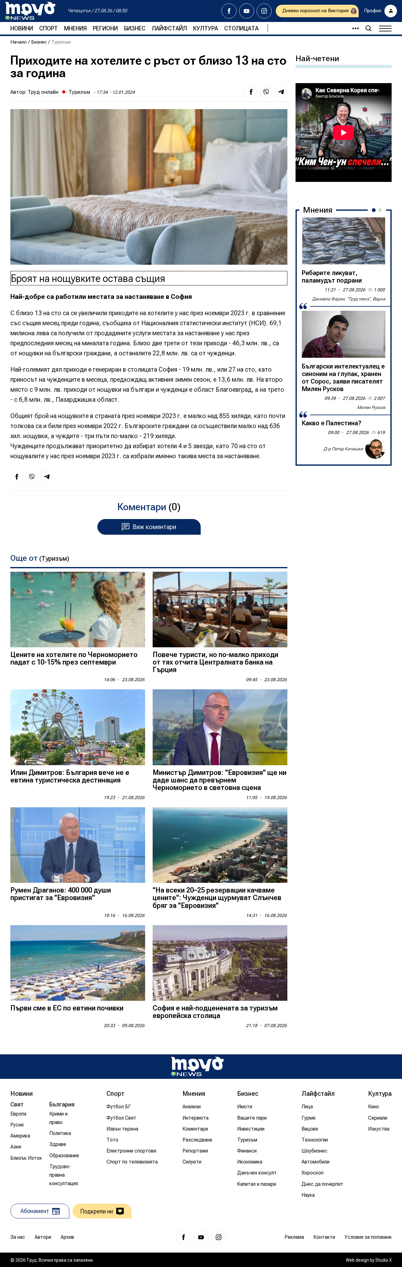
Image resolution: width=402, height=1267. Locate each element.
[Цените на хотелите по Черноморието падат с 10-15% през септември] (77, 609)
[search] (368, 28)
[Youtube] (246, 11)
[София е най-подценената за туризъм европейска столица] (220, 963)
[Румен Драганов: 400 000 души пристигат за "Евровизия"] (77, 845)
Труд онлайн (43, 92)
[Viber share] (266, 92)
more (352, 28)
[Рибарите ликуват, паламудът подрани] (343, 240)
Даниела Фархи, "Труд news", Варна (348, 298)
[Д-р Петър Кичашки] (375, 449)
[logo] (30, 11)
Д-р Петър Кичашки (343, 448)
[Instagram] (264, 11)
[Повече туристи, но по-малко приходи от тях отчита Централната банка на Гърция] (220, 609)
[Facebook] (228, 11)
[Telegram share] (281, 92)
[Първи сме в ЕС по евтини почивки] (77, 963)
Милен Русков (371, 407)
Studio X (383, 1260)
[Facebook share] (251, 92)
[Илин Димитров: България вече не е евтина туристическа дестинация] (77, 727)
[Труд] (197, 1066)
